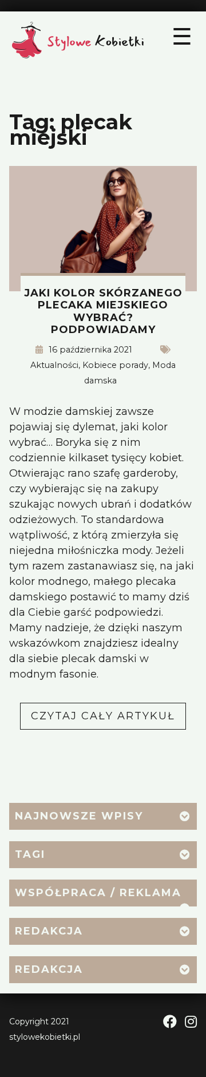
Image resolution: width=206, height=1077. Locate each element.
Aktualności (54, 365)
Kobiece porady (115, 365)
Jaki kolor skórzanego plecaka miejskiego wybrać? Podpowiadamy (103, 311)
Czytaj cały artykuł (108, 719)
